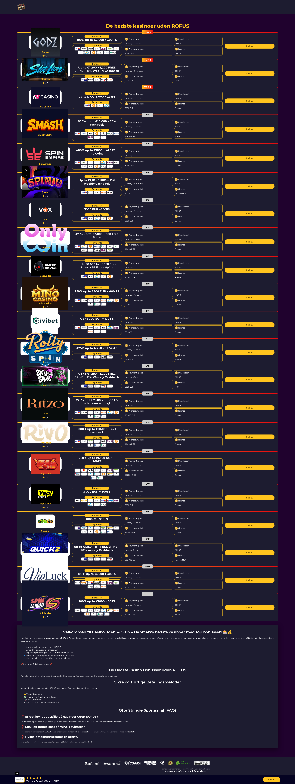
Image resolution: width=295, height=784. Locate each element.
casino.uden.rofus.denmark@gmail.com (185, 771)
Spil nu (249, 46)
